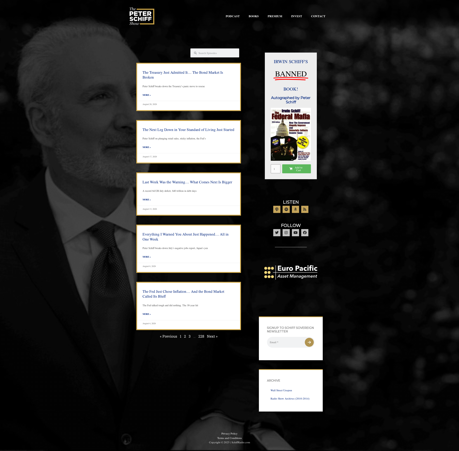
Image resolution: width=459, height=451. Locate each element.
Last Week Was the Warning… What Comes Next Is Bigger (187, 181)
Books (254, 16)
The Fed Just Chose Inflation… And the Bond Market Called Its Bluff (183, 294)
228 (201, 336)
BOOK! (290, 89)
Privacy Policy (229, 433)
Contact (318, 16)
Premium (275, 16)
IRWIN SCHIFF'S (291, 61)
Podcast (233, 16)
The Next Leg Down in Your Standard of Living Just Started (188, 129)
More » (147, 95)
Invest (296, 16)
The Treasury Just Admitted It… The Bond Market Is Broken (183, 75)
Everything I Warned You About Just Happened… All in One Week (186, 236)
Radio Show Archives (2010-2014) (290, 398)
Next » (212, 336)
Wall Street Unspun (281, 390)
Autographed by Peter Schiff (291, 100)
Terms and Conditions (229, 438)
